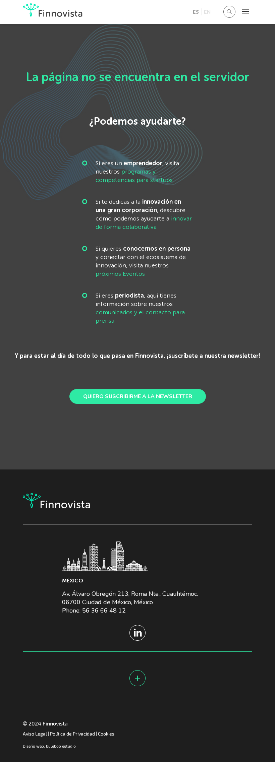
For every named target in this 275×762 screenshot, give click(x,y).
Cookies (106, 734)
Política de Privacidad (72, 734)
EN (207, 12)
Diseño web (33, 746)
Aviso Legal (35, 734)
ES (196, 12)
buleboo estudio (61, 746)
